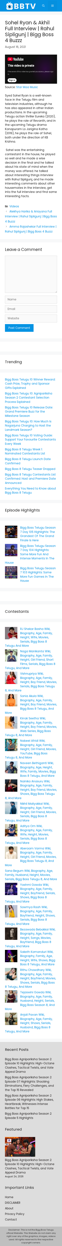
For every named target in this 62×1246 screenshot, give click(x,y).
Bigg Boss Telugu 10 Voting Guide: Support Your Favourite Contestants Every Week (30, 439)
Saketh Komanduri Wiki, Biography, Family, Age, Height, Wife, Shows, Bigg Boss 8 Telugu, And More (37, 958)
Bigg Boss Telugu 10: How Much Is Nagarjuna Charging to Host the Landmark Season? (28, 425)
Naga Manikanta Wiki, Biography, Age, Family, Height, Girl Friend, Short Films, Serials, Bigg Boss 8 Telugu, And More (30, 659)
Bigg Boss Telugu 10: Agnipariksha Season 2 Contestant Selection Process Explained (28, 397)
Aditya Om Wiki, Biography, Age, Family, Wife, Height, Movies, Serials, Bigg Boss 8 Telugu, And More (29, 834)
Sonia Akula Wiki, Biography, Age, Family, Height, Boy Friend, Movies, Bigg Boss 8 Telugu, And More (31, 704)
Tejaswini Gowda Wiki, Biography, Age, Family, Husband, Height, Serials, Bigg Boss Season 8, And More (30, 1000)
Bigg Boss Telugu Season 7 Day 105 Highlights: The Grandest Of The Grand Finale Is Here (38, 534)
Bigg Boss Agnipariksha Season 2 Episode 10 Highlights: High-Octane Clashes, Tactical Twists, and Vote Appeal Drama (29, 1065)
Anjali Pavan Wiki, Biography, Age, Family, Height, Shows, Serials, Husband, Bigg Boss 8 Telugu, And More (29, 1023)
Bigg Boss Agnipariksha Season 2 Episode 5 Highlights (28, 1116)
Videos (14, 206)
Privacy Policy (14, 1214)
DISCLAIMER (12, 1203)
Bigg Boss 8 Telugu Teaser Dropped (30, 469)
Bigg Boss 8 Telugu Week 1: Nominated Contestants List (25, 451)
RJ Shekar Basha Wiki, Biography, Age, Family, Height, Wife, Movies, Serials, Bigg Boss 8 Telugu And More (29, 637)
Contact (11, 1220)
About (9, 1208)
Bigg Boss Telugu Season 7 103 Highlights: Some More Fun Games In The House (38, 574)
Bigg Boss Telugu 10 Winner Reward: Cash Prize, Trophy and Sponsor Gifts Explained (30, 384)
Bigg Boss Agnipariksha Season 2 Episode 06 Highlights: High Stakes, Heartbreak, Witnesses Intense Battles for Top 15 (29, 1102)
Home (9, 1197)
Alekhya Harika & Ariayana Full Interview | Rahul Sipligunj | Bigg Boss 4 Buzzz (31, 216)
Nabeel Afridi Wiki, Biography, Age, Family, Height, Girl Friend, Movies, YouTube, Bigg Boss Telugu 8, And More (30, 749)
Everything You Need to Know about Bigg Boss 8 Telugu (30, 491)
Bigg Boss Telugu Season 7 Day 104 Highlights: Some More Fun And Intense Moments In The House (30, 554)
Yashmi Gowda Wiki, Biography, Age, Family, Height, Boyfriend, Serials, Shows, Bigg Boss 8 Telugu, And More (30, 893)
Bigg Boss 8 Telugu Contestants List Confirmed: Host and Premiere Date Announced (30, 479)
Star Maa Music (27, 87)
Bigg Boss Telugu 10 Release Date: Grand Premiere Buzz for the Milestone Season (29, 411)
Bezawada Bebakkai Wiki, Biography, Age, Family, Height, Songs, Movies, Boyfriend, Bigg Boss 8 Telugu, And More (30, 938)
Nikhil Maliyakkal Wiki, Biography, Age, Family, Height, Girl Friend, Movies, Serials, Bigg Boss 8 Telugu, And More (30, 812)
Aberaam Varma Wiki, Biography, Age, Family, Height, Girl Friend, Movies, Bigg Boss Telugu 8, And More (30, 856)
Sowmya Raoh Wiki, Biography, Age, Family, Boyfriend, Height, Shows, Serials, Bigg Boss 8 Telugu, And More (30, 915)
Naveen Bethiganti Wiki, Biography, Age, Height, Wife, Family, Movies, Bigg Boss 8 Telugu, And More (38, 769)
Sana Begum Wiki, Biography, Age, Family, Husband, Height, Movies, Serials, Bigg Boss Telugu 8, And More (31, 875)
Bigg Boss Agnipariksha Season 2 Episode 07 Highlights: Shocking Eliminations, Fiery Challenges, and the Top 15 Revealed (29, 1083)
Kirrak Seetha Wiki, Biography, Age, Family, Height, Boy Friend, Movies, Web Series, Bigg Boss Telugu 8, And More (31, 726)
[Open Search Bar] (43, 6)
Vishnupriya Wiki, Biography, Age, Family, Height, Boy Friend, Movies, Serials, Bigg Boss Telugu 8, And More (31, 682)
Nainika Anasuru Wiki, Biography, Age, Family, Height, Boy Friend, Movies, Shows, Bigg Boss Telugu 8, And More (31, 789)
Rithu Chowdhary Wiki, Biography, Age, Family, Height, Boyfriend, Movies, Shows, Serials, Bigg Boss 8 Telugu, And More (30, 978)
